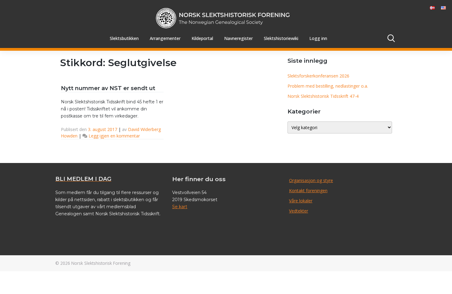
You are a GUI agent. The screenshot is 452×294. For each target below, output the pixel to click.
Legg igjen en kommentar (114, 136)
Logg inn (318, 38)
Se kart (179, 206)
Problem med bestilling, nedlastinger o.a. (327, 86)
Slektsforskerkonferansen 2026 (318, 76)
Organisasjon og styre (311, 180)
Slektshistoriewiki (281, 38)
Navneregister (238, 38)
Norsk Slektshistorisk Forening (100, 263)
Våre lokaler (300, 201)
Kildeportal (202, 38)
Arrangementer (165, 38)
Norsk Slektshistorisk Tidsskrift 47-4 (323, 96)
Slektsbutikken (124, 38)
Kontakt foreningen (308, 190)
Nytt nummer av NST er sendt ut (108, 88)
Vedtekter (298, 211)
